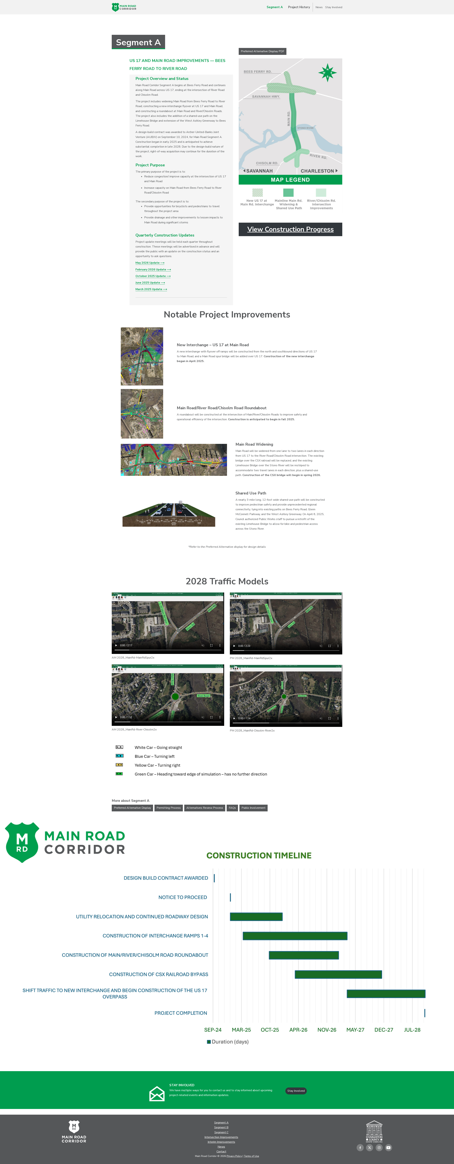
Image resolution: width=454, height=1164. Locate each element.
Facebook (360, 1147)
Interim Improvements (221, 1142)
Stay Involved (333, 7)
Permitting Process (169, 808)
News (319, 7)
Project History (299, 7)
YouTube (388, 1147)
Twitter (369, 1147)
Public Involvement (253, 808)
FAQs (232, 808)
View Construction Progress (290, 229)
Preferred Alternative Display (132, 808)
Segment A (275, 7)
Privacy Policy (234, 1156)
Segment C (221, 1132)
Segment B (221, 1127)
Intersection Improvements (221, 1137)
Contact (221, 1152)
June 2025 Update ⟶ (150, 283)
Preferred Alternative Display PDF (262, 51)
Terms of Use (251, 1156)
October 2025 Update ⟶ (153, 276)
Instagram (379, 1147)
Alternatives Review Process (204, 808)
